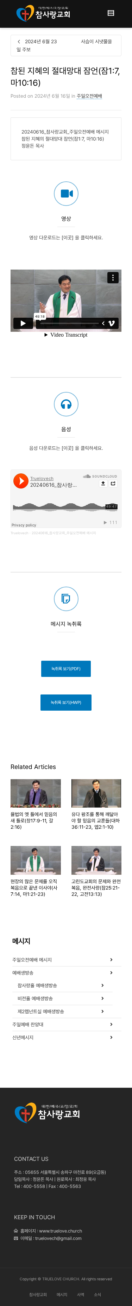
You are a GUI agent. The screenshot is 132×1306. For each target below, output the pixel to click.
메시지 (62, 1294)
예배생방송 (22, 973)
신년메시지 (22, 1037)
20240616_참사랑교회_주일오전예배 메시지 (64, 533)
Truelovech (20, 533)
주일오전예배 (89, 96)
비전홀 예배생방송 (35, 998)
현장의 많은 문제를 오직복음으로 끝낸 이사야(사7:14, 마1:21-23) (34, 888)
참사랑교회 (38, 1294)
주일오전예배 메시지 (32, 960)
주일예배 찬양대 (27, 1024)
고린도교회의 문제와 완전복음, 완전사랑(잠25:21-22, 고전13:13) (96, 888)
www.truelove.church (60, 1231)
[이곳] (68, 237)
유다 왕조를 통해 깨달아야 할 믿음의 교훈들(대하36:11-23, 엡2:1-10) (95, 821)
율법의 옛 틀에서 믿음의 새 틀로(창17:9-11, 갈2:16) (34, 821)
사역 (80, 1294)
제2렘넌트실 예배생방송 (41, 1011)
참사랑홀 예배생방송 (37, 985)
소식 (97, 1294)
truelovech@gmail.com (58, 1238)
